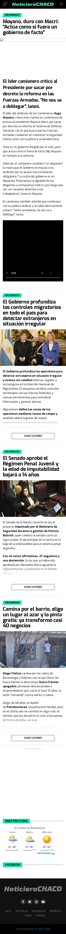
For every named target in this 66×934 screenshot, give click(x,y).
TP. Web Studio (42, 928)
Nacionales (39, 911)
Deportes (55, 911)
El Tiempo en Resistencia (29, 827)
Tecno (28, 915)
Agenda (40, 915)
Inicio (8, 911)
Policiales (22, 911)
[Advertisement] (33, 783)
